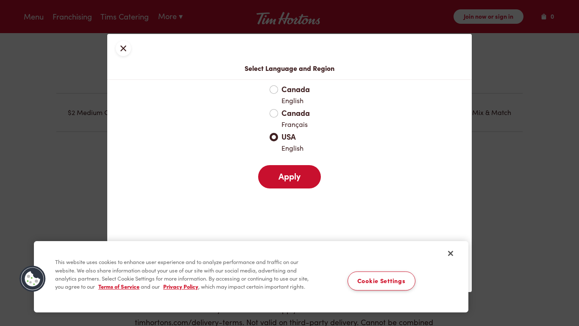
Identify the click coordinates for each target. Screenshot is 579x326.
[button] (32, 278)
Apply (289, 176)
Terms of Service (118, 286)
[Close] (450, 253)
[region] (251, 276)
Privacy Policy (180, 286)
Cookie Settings (381, 281)
